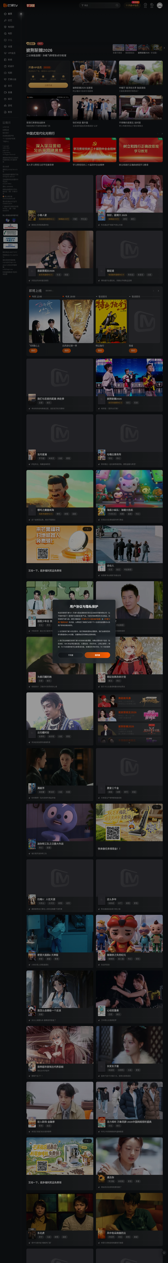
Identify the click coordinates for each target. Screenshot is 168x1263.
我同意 (97, 655)
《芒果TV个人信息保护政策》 (91, 619)
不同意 (70, 655)
